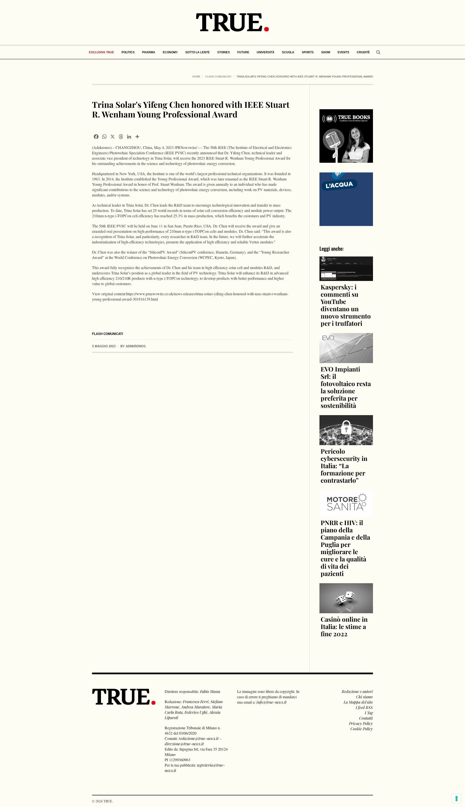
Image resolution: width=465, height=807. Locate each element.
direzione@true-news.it (184, 743)
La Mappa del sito (358, 702)
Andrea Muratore (195, 706)
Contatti (366, 718)
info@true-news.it (271, 702)
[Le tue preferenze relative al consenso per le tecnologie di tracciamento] (456, 798)
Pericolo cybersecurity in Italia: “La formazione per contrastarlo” (344, 465)
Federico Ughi (196, 712)
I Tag (369, 712)
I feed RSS (364, 707)
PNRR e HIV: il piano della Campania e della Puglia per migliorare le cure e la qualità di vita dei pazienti (345, 548)
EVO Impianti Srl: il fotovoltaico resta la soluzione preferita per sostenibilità (346, 387)
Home (196, 76)
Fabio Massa (210, 691)
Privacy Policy (361, 723)
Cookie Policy (361, 728)
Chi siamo (364, 696)
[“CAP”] (346, 198)
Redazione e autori (357, 691)
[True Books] (346, 160)
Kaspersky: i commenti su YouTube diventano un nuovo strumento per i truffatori (346, 305)
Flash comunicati (218, 76)
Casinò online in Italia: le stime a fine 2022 (344, 626)
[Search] (378, 52)
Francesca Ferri (196, 701)
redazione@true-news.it (198, 738)
